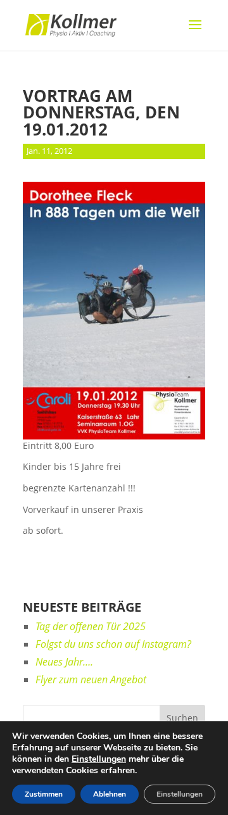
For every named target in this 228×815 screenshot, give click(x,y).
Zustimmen (44, 794)
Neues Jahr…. (64, 662)
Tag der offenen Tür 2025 (90, 626)
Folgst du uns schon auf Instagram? (113, 644)
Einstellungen (99, 759)
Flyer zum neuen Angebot (90, 679)
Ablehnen (109, 794)
